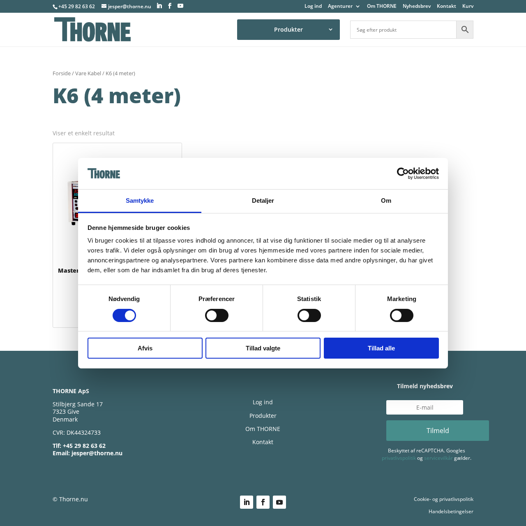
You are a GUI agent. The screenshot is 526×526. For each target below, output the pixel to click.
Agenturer (340, 6)
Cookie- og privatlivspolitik (443, 499)
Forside (62, 73)
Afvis (145, 348)
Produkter (288, 29)
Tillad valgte (263, 348)
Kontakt (446, 6)
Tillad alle (381, 348)
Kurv (467, 6)
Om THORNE (382, 6)
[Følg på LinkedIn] (246, 502)
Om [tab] (386, 200)
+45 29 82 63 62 (76, 6)
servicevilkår (438, 457)
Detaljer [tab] (263, 200)
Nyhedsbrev (417, 6)
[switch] (216, 315)
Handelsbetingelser (451, 511)
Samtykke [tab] (140, 200)
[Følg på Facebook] (263, 502)
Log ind (313, 6)
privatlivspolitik (399, 457)
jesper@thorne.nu (97, 453)
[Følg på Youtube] (279, 502)
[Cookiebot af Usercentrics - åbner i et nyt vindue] (403, 173)
